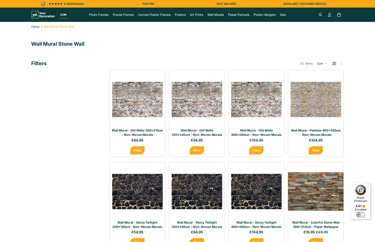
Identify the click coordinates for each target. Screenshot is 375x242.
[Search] (320, 14)
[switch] (360, 214)
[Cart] (339, 14)
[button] (63, 14)
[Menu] (368, 185)
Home (35, 26)
